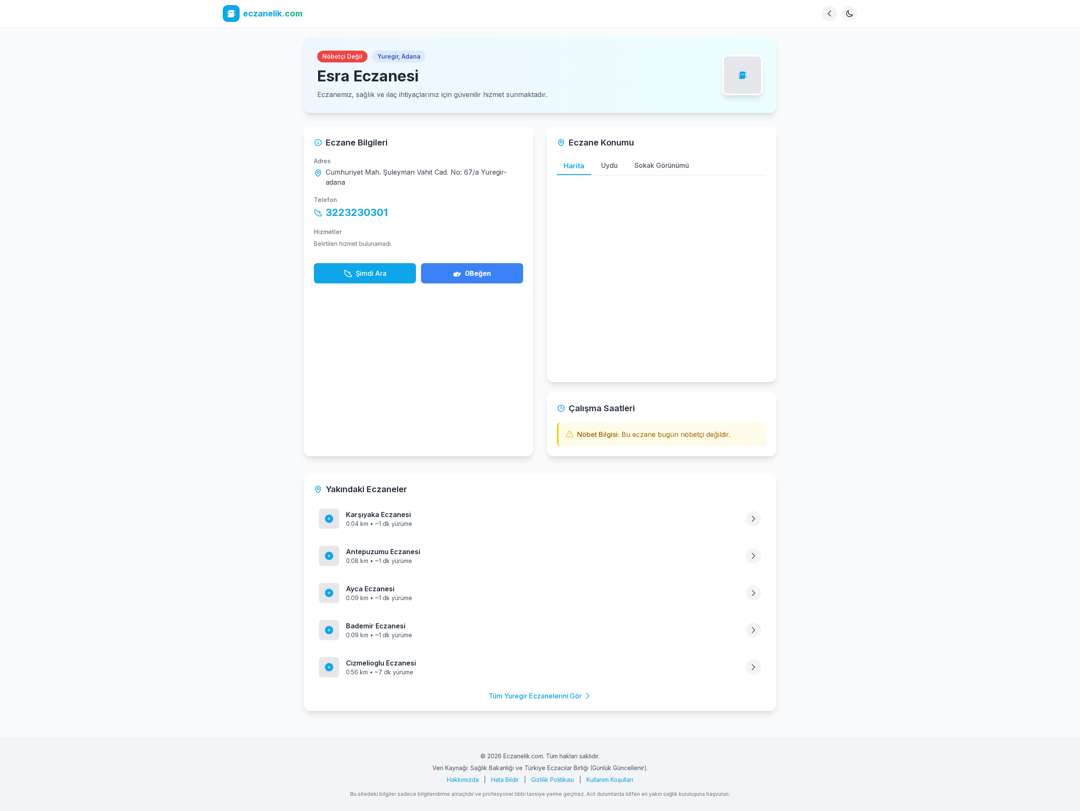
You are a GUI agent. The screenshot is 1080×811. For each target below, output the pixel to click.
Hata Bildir (505, 779)
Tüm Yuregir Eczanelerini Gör (535, 696)
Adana (411, 56)
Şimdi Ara (371, 273)
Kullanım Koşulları (609, 779)
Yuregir (388, 56)
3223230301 (357, 212)
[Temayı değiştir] (849, 13)
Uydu (609, 165)
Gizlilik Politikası (552, 779)
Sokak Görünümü (661, 165)
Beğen (478, 273)
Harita (574, 166)
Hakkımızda (463, 779)
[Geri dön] (829, 13)
